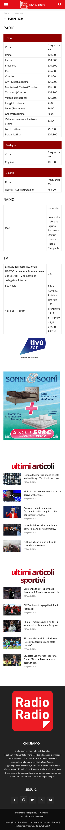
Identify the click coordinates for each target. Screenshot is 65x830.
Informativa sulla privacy (26, 812)
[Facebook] (14, 800)
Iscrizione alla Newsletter (32, 816)
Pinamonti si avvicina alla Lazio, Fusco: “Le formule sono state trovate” (40, 642)
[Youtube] (50, 800)
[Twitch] (32, 800)
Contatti (44, 812)
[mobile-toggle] (5, 4)
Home (6, 12)
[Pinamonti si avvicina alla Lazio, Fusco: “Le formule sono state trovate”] (12, 643)
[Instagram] (23, 799)
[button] (60, 4)
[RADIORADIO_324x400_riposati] (31, 439)
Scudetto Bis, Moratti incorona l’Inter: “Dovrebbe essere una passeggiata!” (40, 659)
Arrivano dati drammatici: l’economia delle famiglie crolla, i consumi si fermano (41, 511)
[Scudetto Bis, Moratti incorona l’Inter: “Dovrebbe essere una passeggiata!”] (12, 660)
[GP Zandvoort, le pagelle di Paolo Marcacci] (12, 609)
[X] (41, 800)
